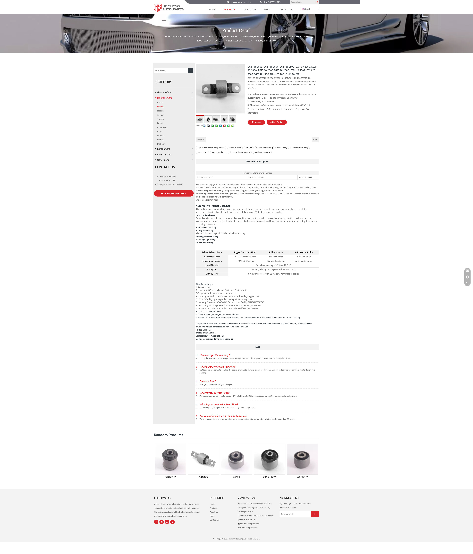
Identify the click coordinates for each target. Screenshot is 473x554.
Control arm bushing (264, 148)
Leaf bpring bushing (262, 152)
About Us (214, 512)
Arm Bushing (282, 148)
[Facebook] (156, 522)
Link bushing (202, 152)
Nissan (160, 110)
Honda (160, 102)
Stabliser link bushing (300, 148)
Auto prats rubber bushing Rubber (210, 148)
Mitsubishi (162, 127)
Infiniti (160, 139)
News (212, 516)
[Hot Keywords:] (317, 2)
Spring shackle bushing (241, 152)
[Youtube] (167, 522)
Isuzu (159, 131)
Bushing (248, 148)
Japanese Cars (164, 97)
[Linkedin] (161, 522)
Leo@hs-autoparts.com (241, 2)
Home (212, 504)
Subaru (160, 135)
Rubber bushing (235, 148)
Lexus (160, 123)
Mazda (160, 106)
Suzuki (160, 115)
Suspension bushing (220, 152)
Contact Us (214, 520)
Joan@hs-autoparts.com (248, 527)
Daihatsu (161, 143)
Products (213, 508)
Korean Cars (163, 148)
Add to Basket (276, 122)
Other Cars (163, 159)
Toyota (160, 119)
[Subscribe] (315, 514)
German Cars (164, 92)
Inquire (258, 122)
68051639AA (302, 459)
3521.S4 (203, 477)
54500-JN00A (236, 477)
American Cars (164, 154)
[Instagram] (172, 522)
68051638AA (269, 477)
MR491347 (170, 477)
